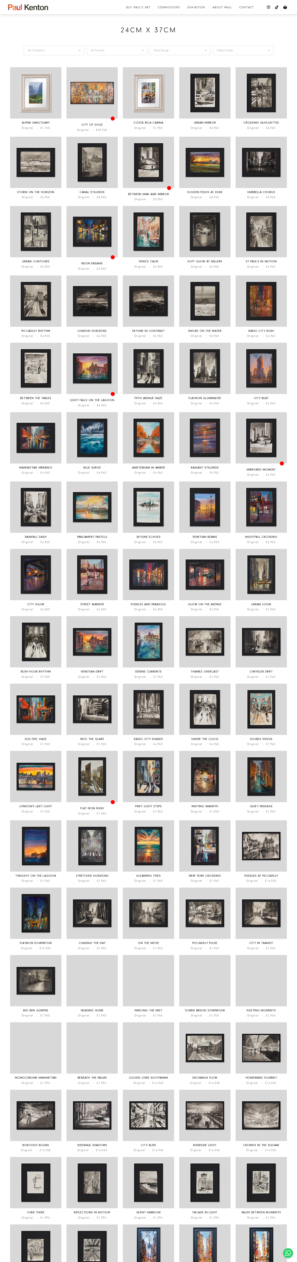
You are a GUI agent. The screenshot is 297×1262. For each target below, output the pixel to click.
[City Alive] (148, 1140)
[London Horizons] (92, 326)
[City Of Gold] (92, 118)
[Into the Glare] (92, 734)
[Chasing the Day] (92, 938)
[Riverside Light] (205, 1140)
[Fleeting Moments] (261, 1006)
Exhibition (196, 7)
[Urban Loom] (261, 599)
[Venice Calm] (148, 256)
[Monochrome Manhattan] (35, 1073)
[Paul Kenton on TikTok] (277, 7)
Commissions (169, 7)
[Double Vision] (261, 734)
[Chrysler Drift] (261, 667)
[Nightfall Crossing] (261, 532)
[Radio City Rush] (261, 326)
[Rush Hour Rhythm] (35, 667)
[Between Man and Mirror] (148, 187)
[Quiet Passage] (261, 801)
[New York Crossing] (205, 871)
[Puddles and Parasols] (148, 599)
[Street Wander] (92, 599)
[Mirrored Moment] (261, 463)
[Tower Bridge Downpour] (205, 1006)
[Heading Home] (92, 1006)
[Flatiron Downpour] (35, 938)
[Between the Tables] (35, 393)
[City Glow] (35, 599)
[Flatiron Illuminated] (205, 393)
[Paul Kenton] (28, 7)
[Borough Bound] (35, 1140)
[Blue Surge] (92, 463)
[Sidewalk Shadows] (92, 1140)
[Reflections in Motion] (92, 1207)
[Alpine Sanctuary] (35, 118)
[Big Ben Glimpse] (35, 1006)
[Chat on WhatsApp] (288, 1253)
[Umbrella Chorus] (261, 187)
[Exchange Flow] (205, 1073)
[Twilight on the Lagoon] (35, 871)
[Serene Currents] (148, 667)
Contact (246, 7)
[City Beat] (261, 393)
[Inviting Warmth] (205, 801)
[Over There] (35, 1207)
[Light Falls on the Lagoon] (92, 393)
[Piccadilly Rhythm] (35, 326)
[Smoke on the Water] (205, 326)
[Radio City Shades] (148, 734)
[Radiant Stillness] (205, 463)
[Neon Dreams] (92, 256)
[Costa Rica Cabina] (148, 118)
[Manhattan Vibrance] (35, 463)
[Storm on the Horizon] (35, 187)
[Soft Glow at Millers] (205, 256)
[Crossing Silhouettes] (261, 118)
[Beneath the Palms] (92, 1073)
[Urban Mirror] (205, 118)
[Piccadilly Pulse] (205, 938)
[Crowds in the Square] (261, 1140)
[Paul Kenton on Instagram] (268, 7)
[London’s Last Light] (35, 801)
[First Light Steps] (148, 801)
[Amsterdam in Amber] (148, 463)
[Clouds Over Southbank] (148, 1073)
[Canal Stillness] (92, 187)
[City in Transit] (261, 938)
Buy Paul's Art (138, 7)
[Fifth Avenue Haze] (148, 393)
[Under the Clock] (205, 734)
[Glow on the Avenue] (205, 599)
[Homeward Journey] (261, 1073)
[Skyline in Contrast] (148, 326)
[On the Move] (148, 938)
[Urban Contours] (35, 256)
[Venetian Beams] (205, 532)
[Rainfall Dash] (35, 532)
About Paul (222, 7)
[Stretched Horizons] (92, 871)
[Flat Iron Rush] (92, 801)
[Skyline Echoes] (148, 532)
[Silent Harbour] (148, 1207)
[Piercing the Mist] (148, 1006)
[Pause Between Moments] (261, 1207)
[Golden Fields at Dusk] (205, 187)
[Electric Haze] (35, 734)
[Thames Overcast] (205, 667)
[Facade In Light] (205, 1207)
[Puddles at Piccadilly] (261, 871)
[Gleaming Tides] (148, 871)
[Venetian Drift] (92, 667)
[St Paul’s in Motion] (261, 256)
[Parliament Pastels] (92, 532)
